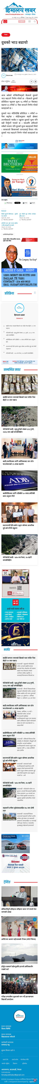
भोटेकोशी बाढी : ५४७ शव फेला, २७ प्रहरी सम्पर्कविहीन (19, 353)
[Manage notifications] (35, 1080)
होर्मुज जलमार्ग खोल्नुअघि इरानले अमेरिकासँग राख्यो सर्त (17, 968)
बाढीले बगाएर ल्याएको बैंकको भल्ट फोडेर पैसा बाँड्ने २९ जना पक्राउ (19, 399)
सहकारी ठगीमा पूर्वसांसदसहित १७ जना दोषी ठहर (18, 809)
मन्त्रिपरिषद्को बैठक (8, 234)
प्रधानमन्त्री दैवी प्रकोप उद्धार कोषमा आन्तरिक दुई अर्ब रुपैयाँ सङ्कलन (18, 527)
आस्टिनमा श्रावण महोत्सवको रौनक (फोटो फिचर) (18, 939)
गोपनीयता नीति (25, 1059)
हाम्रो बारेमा (15, 1059)
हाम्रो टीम (5, 1059)
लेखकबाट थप (19, 318)
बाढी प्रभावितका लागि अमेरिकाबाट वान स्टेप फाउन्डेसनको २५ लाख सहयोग (18, 463)
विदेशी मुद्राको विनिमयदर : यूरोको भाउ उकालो (9, 215)
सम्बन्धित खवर (12, 369)
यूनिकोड (24, 1063)
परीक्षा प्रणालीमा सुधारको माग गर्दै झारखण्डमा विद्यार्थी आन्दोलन (17, 998)
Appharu (32, 1081)
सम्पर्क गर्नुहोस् (5, 1063)
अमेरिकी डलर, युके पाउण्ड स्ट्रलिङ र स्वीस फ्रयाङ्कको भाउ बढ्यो (9, 224)
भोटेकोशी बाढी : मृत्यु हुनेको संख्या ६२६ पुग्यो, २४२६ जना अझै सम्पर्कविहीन (18, 431)
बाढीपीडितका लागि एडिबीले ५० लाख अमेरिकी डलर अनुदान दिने (19, 495)
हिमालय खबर (9, 75)
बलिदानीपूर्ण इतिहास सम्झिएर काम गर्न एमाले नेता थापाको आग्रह (18, 911)
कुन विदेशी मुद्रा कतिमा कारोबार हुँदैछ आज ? (28, 215)
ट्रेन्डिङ (7, 882)
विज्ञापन (15, 1063)
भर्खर (7, 649)
